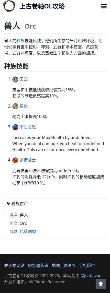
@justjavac (91, 275)
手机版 (85, 265)
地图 (56, 265)
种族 (20, 40)
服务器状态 (38, 265)
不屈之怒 (27, 127)
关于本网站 (14, 265)
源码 (67, 265)
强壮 (23, 106)
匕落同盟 (28, 231)
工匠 (23, 79)
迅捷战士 (27, 160)
